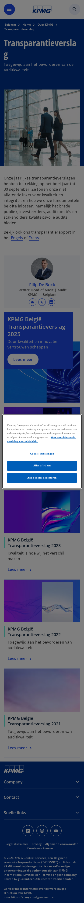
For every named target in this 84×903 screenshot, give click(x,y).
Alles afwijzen (42, 465)
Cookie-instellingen (42, 453)
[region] (42, 451)
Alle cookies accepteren (41, 477)
